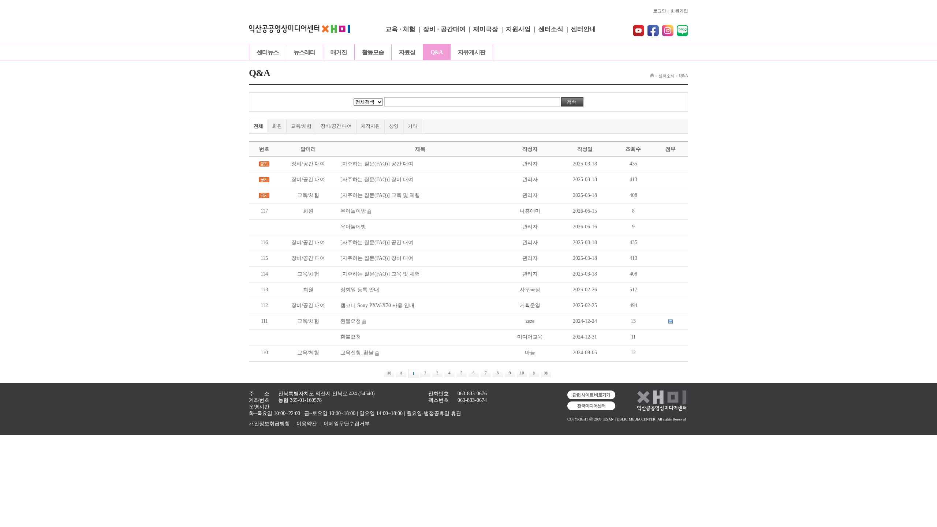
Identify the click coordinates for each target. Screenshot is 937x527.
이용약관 (306, 423)
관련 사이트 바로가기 (591, 394)
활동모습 (373, 52)
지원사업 (518, 29)
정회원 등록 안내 (359, 289)
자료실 (407, 52)
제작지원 (370, 126)
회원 (277, 126)
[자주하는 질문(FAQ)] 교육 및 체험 (380, 195)
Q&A (436, 52)
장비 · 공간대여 (444, 29)
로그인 (659, 11)
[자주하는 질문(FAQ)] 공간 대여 (376, 164)
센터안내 (583, 29)
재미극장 (485, 29)
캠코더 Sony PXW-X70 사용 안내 (377, 305)
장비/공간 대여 (336, 126)
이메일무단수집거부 (347, 423)
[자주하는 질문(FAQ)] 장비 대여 (376, 179)
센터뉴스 (268, 52)
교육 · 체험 (400, 29)
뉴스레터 (305, 52)
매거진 (339, 52)
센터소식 (550, 29)
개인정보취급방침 (269, 423)
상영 (394, 126)
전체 (258, 126)
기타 (412, 126)
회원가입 (679, 11)
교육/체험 (301, 126)
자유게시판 (471, 52)
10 (522, 373)
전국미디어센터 (591, 405)
